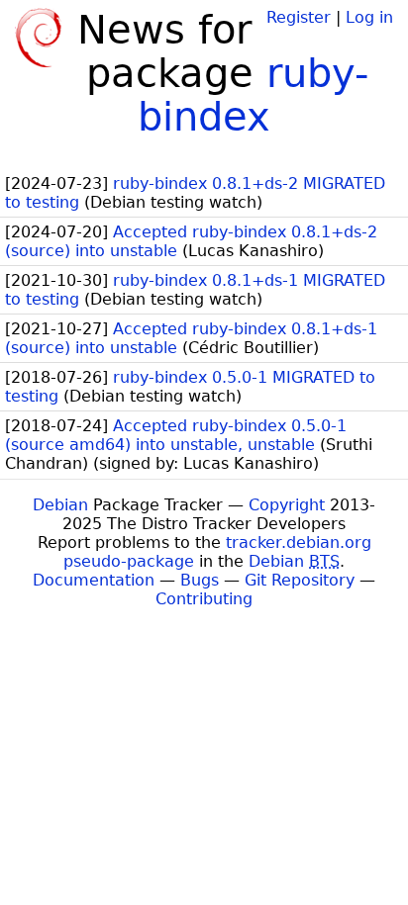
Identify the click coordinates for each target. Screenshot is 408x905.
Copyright (287, 505)
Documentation (93, 580)
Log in (369, 17)
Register (298, 17)
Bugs (199, 580)
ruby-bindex (253, 94)
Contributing (204, 598)
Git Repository (300, 580)
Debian (60, 505)
